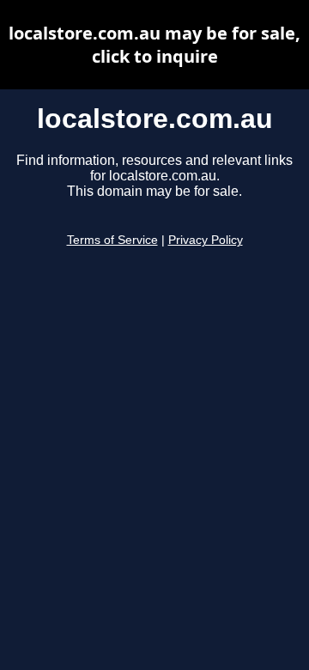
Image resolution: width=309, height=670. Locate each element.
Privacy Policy (205, 240)
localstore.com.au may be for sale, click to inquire (154, 44)
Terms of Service (112, 240)
